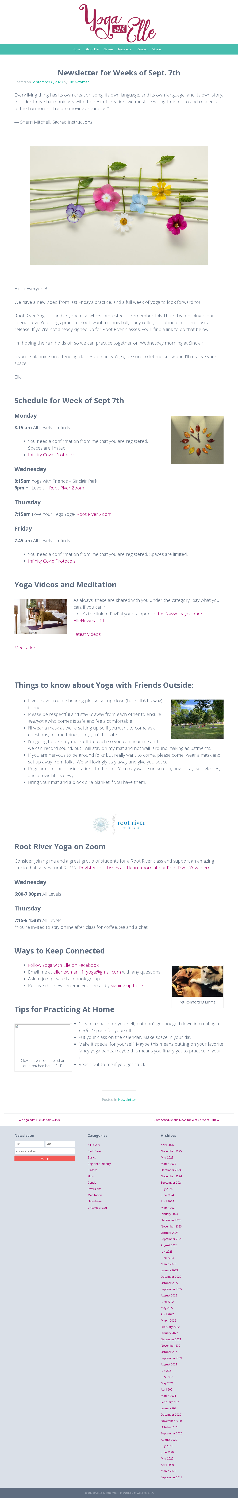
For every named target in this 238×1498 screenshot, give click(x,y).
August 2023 (169, 1245)
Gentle (92, 1182)
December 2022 (171, 1277)
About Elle (92, 49)
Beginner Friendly (99, 1164)
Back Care (94, 1151)
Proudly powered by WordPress (101, 1492)
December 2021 (171, 1339)
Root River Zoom (66, 488)
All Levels (94, 1145)
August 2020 (169, 1440)
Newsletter (125, 49)
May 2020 (167, 1458)
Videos (156, 49)
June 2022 (167, 1302)
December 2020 (171, 1414)
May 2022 (167, 1308)
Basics (92, 1157)
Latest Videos (87, 634)
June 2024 (167, 1195)
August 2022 (169, 1295)
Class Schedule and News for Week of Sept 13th (186, 1120)
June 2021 (167, 1377)
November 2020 (171, 1421)
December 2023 (171, 1220)
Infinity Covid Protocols (52, 454)
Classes (108, 49)
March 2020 (168, 1471)
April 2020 (167, 1465)
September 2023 (171, 1239)
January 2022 (169, 1333)
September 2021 (171, 1358)
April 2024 (167, 1201)
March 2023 (168, 1264)
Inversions (94, 1189)
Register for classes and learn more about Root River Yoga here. (145, 867)
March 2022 (168, 1320)
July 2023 (166, 1251)
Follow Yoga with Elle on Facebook (63, 965)
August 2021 (169, 1364)
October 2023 (169, 1233)
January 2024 (169, 1214)
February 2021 (170, 1402)
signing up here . (128, 985)
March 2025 (168, 1164)
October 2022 (169, 1283)
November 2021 (171, 1346)
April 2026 (167, 1145)
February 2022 (170, 1327)
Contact (142, 49)
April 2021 (167, 1389)
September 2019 (171, 1477)
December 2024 (171, 1170)
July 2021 (166, 1371)
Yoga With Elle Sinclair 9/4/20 (39, 1120)
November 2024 (171, 1176)
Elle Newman (79, 82)
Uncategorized (97, 1208)
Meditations (27, 647)
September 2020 (171, 1433)
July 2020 (166, 1446)
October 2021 (169, 1352)
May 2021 (167, 1383)
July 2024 (166, 1189)
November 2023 (171, 1226)
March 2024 (168, 1208)
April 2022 (167, 1314)
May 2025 (167, 1157)
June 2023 (167, 1258)
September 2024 (171, 1182)
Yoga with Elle (119, 20)
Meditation (95, 1195)
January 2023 (169, 1270)
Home (76, 49)
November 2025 (171, 1151)
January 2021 (169, 1408)
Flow (91, 1176)
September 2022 (171, 1289)
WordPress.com (145, 1492)
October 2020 (169, 1427)
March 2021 (168, 1396)
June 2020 (167, 1452)
